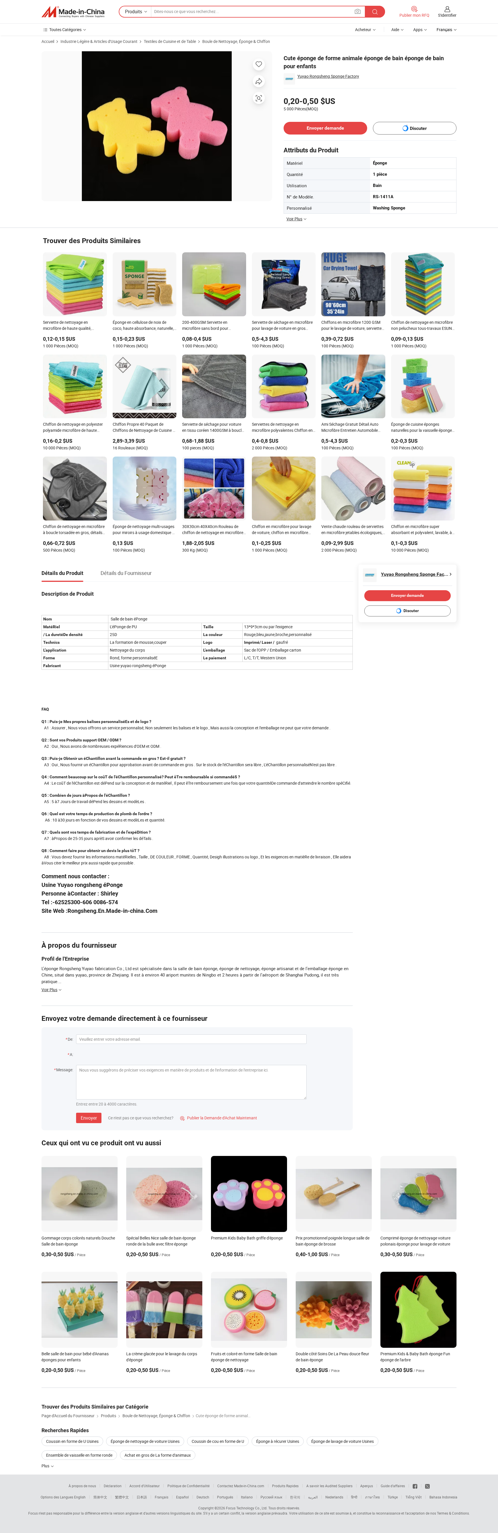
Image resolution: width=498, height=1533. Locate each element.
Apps (417, 29)
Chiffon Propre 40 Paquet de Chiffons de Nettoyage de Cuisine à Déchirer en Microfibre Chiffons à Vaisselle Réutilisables (144, 427)
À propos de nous (82, 1485)
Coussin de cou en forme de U (218, 1441)
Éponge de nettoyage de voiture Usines (145, 1441)
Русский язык (271, 1497)
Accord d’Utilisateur (144, 1485)
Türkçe (393, 1497)
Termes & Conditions (453, 1513)
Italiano (247, 1497)
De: (70, 1039)
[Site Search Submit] (375, 12)
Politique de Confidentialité (188, 1485)
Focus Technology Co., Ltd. (246, 1508)
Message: (64, 1069)
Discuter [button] (418, 128)
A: (71, 1054)
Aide (395, 29)
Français (161, 1497)
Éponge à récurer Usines (277, 1441)
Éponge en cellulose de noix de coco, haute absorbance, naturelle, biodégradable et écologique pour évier (143, 325)
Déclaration (113, 1485)
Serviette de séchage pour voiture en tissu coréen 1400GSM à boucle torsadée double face (213, 427)
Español (182, 1497)
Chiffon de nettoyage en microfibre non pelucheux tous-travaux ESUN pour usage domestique (422, 325)
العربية (313, 1497)
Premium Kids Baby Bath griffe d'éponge (247, 1238)
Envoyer (89, 1118)
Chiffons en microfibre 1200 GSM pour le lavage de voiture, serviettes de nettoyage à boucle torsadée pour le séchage (352, 325)
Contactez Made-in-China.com (240, 1485)
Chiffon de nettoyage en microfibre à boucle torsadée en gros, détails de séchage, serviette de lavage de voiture (74, 530)
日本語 (142, 1497)
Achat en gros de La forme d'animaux (157, 1455)
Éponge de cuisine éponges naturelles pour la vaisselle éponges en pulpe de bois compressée (422, 427)
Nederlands (334, 1497)
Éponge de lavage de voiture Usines (342, 1441)
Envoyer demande (325, 128)
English (80, 1497)
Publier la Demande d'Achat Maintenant (218, 1118)
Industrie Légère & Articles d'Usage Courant (99, 41)
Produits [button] (133, 11)
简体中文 (100, 1497)
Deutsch (203, 1497)
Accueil (48, 41)
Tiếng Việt (413, 1497)
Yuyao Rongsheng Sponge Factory (328, 76)
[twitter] (427, 1485)
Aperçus (366, 1485)
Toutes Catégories (65, 29)
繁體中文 (122, 1497)
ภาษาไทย (372, 1497)
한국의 (295, 1497)
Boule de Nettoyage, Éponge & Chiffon (236, 41)
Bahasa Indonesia (443, 1497)
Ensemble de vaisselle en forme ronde (79, 1455)
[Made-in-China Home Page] (73, 12)
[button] (358, 11)
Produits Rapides (285, 1485)
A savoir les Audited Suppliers (329, 1485)
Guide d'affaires (393, 1485)
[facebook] (415, 1485)
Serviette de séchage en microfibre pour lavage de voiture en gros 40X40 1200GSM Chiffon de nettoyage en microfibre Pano (282, 325)
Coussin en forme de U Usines (72, 1441)
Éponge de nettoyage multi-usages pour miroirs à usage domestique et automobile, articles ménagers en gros (144, 530)
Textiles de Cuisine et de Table (170, 41)
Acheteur (363, 29)
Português (225, 1497)
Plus (46, 1465)
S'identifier (447, 15)
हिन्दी (354, 1497)
